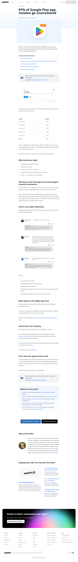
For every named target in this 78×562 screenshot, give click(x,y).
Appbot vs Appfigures (51, 542)
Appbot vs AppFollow (51, 537)
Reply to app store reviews (28, 403)
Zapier (27, 336)
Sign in (62, 2)
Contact (20, 546)
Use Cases (6, 544)
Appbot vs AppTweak (51, 539)
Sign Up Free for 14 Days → (15, 521)
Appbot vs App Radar (51, 535)
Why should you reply (26, 58)
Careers (20, 537)
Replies (5, 542)
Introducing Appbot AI (26, 482)
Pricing (43, 2)
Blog (34, 539)
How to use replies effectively (28, 64)
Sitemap (20, 544)
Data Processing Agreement (67, 542)
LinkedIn (56, 452)
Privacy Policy (64, 537)
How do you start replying (27, 69)
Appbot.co (34, 350)
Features (6, 535)
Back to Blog (22, 6)
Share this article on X (49, 421)
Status (35, 546)
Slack (53, 334)
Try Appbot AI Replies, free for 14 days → (36, 80)
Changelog (35, 544)
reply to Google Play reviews (50, 396)
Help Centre (35, 535)
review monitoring (36, 409)
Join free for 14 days (71, 2)
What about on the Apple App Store (30, 66)
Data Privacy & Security (66, 539)
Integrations (7, 539)
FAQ (34, 537)
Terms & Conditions (65, 535)
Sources (6, 537)
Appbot (47, 438)
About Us (21, 535)
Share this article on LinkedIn (30, 421)
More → (48, 544)
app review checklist (36, 399)
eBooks (34, 542)
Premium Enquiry (22, 542)
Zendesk (21, 336)
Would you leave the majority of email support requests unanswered (39, 61)
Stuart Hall (34, 17)
